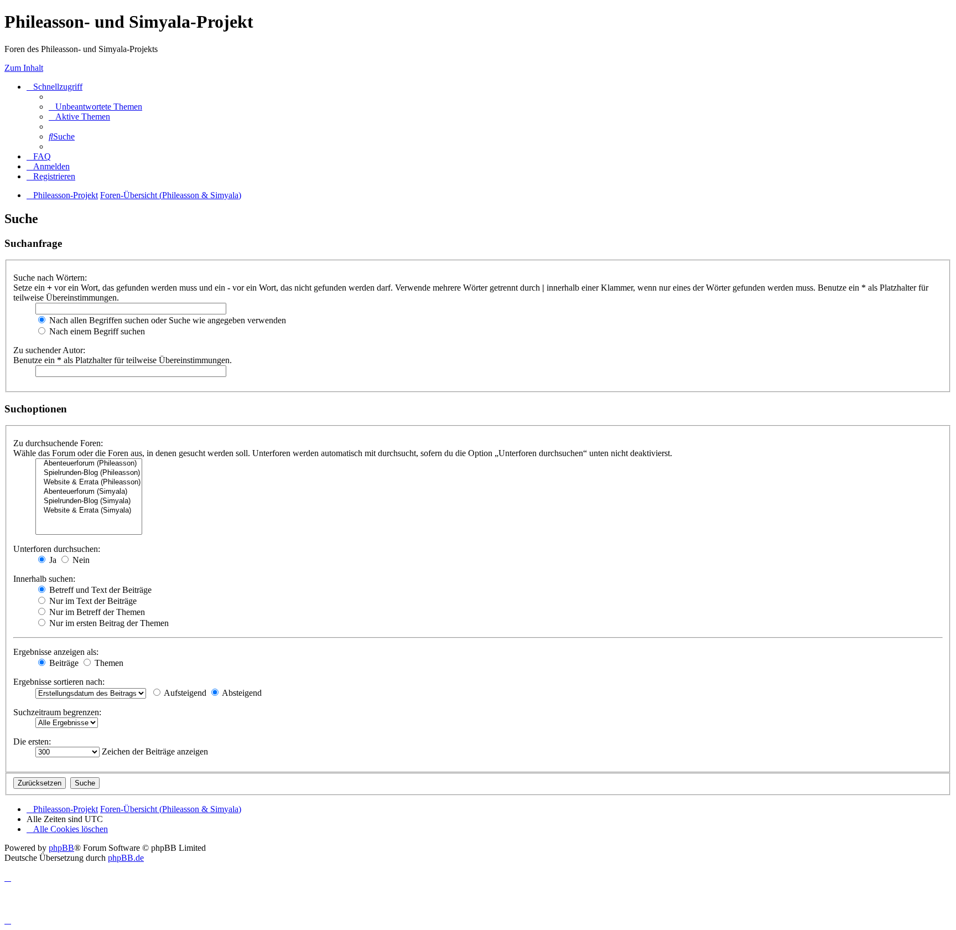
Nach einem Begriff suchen (96, 331)
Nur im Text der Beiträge (92, 601)
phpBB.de (126, 857)
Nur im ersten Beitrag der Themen (108, 623)
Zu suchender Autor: (49, 350)
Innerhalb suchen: (44, 578)
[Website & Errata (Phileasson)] (89, 482)
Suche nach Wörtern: (50, 277)
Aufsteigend (184, 693)
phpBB (61, 847)
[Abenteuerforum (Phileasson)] (89, 463)
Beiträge (63, 663)
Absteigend (241, 693)
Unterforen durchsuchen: (56, 549)
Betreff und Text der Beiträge (99, 590)
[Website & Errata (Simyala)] (89, 510)
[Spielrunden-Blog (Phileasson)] (89, 473)
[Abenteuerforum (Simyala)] (89, 492)
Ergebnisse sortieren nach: (59, 681)
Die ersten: (32, 741)
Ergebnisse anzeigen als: (55, 652)
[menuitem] (95, 106)
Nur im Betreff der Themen (96, 612)
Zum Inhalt (23, 68)
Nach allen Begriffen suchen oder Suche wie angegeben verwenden (166, 320)
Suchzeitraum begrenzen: (57, 712)
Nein (80, 560)
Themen (107, 663)
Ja (51, 560)
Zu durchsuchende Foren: (58, 443)
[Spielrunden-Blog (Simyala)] (89, 501)
